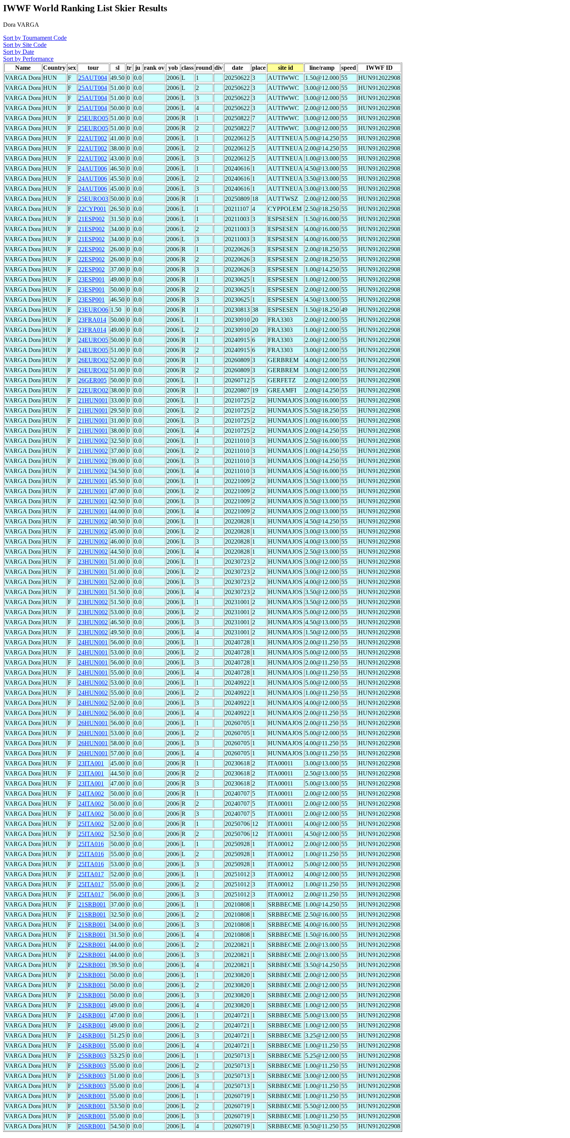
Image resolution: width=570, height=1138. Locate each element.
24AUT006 (92, 168)
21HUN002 (93, 440)
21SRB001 (92, 904)
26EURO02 (93, 360)
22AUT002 (92, 138)
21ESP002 (91, 219)
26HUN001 (93, 723)
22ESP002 (91, 249)
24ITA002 (91, 793)
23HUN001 (93, 561)
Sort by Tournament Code (35, 38)
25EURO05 (93, 118)
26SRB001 (92, 1096)
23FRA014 (92, 319)
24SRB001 (92, 1015)
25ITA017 (91, 874)
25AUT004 (92, 77)
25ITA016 (91, 844)
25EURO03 (93, 198)
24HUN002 (93, 682)
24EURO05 (93, 340)
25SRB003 (92, 1055)
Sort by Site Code (25, 44)
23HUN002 (93, 602)
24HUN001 (93, 642)
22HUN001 (93, 481)
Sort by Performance (28, 58)
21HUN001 (93, 400)
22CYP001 (92, 208)
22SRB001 (92, 944)
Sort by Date (18, 51)
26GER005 (92, 380)
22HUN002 (93, 521)
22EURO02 (93, 390)
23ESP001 (91, 279)
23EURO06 (93, 309)
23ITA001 (91, 763)
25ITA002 (91, 823)
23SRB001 (92, 975)
